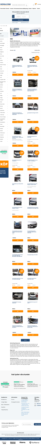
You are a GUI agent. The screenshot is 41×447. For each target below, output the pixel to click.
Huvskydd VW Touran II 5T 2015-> (32, 302)
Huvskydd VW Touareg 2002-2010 (16, 302)
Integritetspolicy (4, 409)
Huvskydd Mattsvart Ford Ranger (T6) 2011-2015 (32, 184)
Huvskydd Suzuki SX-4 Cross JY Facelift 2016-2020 (17, 279)
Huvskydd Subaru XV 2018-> (32, 254)
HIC (6, 25)
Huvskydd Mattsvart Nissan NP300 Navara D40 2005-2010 (32, 208)
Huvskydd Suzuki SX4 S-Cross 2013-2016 (31, 279)
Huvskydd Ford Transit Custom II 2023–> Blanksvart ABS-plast (17, 137)
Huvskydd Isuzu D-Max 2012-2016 (17, 184)
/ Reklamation (6, 404)
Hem (1, 25)
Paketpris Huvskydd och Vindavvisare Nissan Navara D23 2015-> (17, 326)
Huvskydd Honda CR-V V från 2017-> (16, 160)
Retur (2, 404)
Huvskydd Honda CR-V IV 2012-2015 (32, 137)
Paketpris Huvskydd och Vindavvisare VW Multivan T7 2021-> (17, 90)
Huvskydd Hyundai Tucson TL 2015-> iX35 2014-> (32, 160)
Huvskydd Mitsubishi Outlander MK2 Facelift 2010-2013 (31, 232)
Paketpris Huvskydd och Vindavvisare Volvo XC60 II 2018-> (17, 66)
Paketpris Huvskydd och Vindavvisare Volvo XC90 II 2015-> (32, 66)
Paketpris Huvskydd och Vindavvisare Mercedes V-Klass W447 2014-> (32, 90)
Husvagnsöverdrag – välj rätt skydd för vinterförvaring (24, 401)
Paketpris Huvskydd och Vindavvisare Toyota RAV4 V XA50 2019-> (17, 113)
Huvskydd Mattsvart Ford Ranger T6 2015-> (17, 208)
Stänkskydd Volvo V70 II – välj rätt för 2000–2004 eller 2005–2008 (25, 404)
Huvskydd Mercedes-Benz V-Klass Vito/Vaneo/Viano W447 (17, 232)
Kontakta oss (4, 399)
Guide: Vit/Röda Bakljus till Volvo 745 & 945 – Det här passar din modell (25, 414)
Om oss (12, 399)
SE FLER (25, 340)
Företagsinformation (15, 402)
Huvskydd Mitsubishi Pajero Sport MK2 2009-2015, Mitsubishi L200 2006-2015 (17, 255)
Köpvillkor (3, 407)
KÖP (17, 74)
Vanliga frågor (4, 402)
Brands (4, 25)
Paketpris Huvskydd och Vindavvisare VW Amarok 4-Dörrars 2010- (32, 326)
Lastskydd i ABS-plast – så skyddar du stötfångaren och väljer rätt (25, 409)
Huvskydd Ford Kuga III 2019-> (32, 113)
